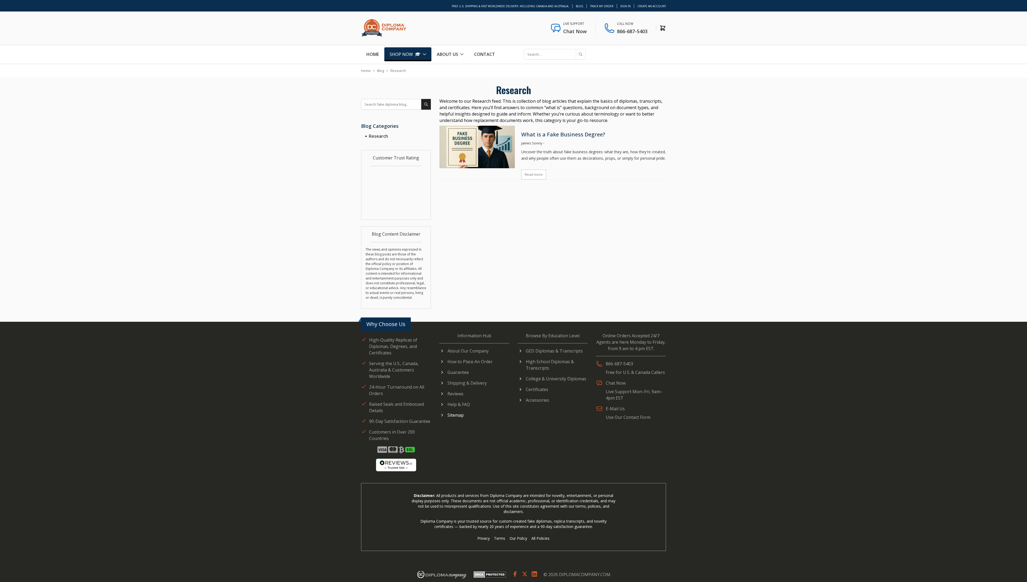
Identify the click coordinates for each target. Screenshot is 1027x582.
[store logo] (384, 28)
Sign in (625, 6)
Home (372, 54)
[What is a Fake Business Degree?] (477, 147)
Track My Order (602, 6)
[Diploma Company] (441, 575)
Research (378, 136)
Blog (579, 6)
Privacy (483, 538)
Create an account (651, 6)
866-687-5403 (632, 31)
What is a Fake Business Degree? (563, 134)
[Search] (580, 54)
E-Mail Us (615, 409)
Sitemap (455, 415)
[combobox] (396, 104)
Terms (499, 538)
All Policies (540, 538)
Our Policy (518, 538)
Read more (534, 174)
